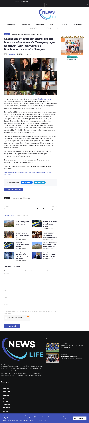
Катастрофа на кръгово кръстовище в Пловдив (22, 244)
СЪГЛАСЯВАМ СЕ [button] (79, 418)
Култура (7, 34)
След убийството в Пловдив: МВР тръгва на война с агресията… (49, 254)
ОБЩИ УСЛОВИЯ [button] (40, 420)
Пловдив (27, 198)
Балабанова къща (18, 198)
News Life (11, 54)
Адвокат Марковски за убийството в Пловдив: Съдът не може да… (50, 244)
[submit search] (87, 4)
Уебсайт (6, 304)
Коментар (6, 273)
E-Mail (6, 297)
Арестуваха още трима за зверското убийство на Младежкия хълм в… (22, 223)
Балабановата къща (45, 99)
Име (5, 290)
